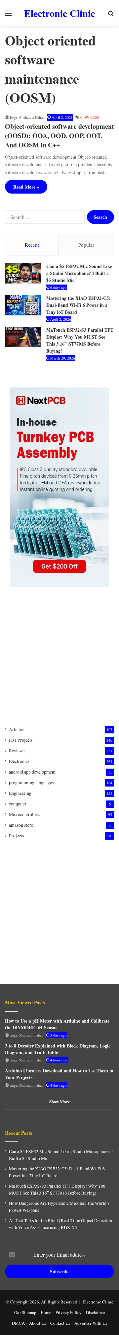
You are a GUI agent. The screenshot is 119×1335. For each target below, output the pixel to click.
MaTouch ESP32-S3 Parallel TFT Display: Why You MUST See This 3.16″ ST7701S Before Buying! (79, 340)
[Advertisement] (59, 656)
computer (17, 804)
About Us (37, 1323)
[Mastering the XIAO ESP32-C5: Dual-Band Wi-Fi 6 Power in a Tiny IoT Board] (23, 305)
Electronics (19, 761)
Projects (16, 836)
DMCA (18, 1323)
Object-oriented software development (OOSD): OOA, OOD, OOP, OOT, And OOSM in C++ (59, 136)
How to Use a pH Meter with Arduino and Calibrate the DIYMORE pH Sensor (57, 1024)
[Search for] (110, 15)
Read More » (26, 186)
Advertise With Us (90, 1323)
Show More (59, 1101)
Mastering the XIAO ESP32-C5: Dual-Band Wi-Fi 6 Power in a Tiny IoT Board (78, 304)
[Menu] (8, 15)
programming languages (31, 783)
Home (46, 1312)
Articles (16, 729)
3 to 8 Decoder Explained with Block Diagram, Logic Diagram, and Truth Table (57, 1049)
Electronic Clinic (98, 1302)
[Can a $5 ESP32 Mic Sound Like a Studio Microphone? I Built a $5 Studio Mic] (23, 273)
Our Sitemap (25, 1312)
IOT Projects (20, 740)
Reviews (16, 751)
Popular (86, 244)
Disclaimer (95, 1312)
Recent (32, 244)
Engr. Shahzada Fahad (27, 117)
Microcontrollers (24, 814)
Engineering (20, 793)
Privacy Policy (69, 1312)
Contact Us (60, 1323)
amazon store (21, 825)
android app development (32, 772)
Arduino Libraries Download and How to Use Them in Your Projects (59, 1074)
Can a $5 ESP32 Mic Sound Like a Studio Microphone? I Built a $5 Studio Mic (79, 273)
